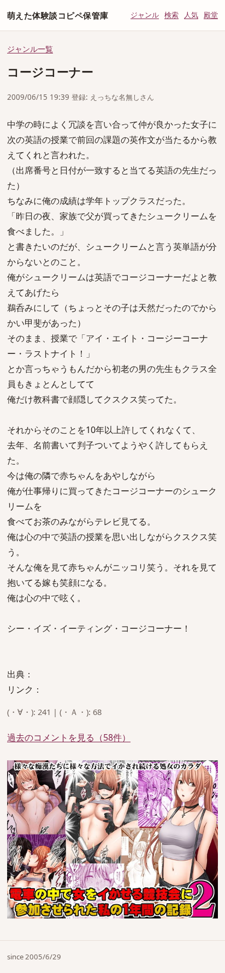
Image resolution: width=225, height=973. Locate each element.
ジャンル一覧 (30, 49)
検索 (171, 15)
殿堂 (211, 15)
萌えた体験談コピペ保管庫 (57, 15)
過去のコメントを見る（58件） (69, 737)
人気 (191, 15)
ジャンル (145, 15)
